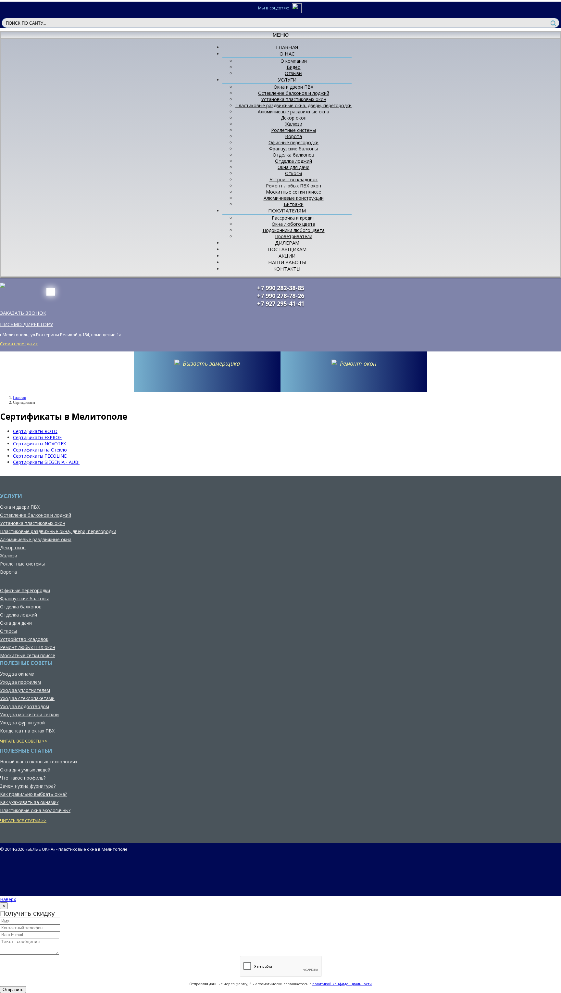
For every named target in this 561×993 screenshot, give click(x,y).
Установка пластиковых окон (293, 99)
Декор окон (293, 118)
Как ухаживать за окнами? (29, 802)
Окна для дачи (293, 167)
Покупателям (287, 210)
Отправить (13, 989)
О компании (293, 61)
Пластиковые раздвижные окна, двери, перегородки (293, 105)
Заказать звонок (23, 313)
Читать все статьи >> (23, 820)
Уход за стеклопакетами (27, 698)
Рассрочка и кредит (293, 218)
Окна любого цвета (293, 224)
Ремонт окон (358, 363)
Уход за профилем (20, 682)
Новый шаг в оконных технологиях (38, 761)
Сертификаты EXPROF (37, 437)
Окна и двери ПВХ (293, 87)
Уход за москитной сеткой (29, 714)
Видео (294, 67)
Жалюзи (293, 124)
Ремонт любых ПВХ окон (293, 186)
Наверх (8, 899)
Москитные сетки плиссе (293, 192)
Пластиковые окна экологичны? (35, 810)
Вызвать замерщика (211, 363)
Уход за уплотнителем (25, 690)
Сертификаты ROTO (35, 431)
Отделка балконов (293, 155)
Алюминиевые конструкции (294, 198)
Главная (19, 397)
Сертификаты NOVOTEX (39, 443)
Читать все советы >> (23, 741)
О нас (287, 53)
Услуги (287, 79)
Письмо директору (26, 324)
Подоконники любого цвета (294, 230)
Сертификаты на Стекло (40, 450)
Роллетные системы (293, 130)
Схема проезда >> (19, 344)
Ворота (293, 136)
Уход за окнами (17, 674)
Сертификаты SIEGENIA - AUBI (46, 462)
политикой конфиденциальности (342, 983)
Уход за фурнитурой (22, 722)
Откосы (293, 173)
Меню (281, 35)
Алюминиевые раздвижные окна (293, 111)
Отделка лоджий (293, 161)
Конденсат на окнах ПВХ (27, 731)
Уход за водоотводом (24, 706)
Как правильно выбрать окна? (33, 794)
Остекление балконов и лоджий (293, 93)
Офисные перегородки (293, 142)
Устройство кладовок (293, 179)
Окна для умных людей (25, 770)
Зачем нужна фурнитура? (28, 786)
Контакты (287, 268)
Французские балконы (293, 149)
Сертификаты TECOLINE (40, 456)
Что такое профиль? (22, 778)
